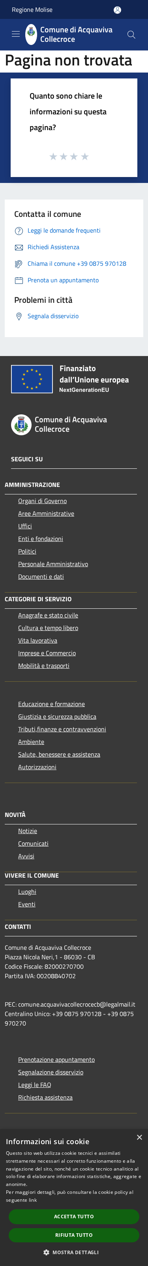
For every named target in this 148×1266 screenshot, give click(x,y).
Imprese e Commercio (47, 653)
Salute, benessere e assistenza (59, 754)
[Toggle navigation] (16, 34)
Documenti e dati (41, 576)
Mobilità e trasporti (43, 665)
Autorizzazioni (37, 767)
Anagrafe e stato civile (48, 615)
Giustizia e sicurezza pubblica (57, 716)
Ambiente (31, 741)
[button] (74, 1252)
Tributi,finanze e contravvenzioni (62, 729)
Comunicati (33, 843)
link (33, 1200)
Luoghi (27, 891)
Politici (27, 551)
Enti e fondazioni (40, 538)
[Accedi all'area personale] (117, 10)
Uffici (25, 526)
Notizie (27, 830)
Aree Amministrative (46, 513)
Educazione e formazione (51, 704)
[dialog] (74, 1197)
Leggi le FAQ (34, 1084)
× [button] (139, 1138)
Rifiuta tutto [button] (74, 1235)
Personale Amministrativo (53, 564)
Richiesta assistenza (45, 1097)
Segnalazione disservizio (50, 1072)
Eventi (27, 904)
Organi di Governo (42, 500)
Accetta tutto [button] (74, 1216)
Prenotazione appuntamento (56, 1059)
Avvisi (26, 856)
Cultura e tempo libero (48, 627)
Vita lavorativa (37, 640)
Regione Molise (32, 9)
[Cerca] (131, 34)
